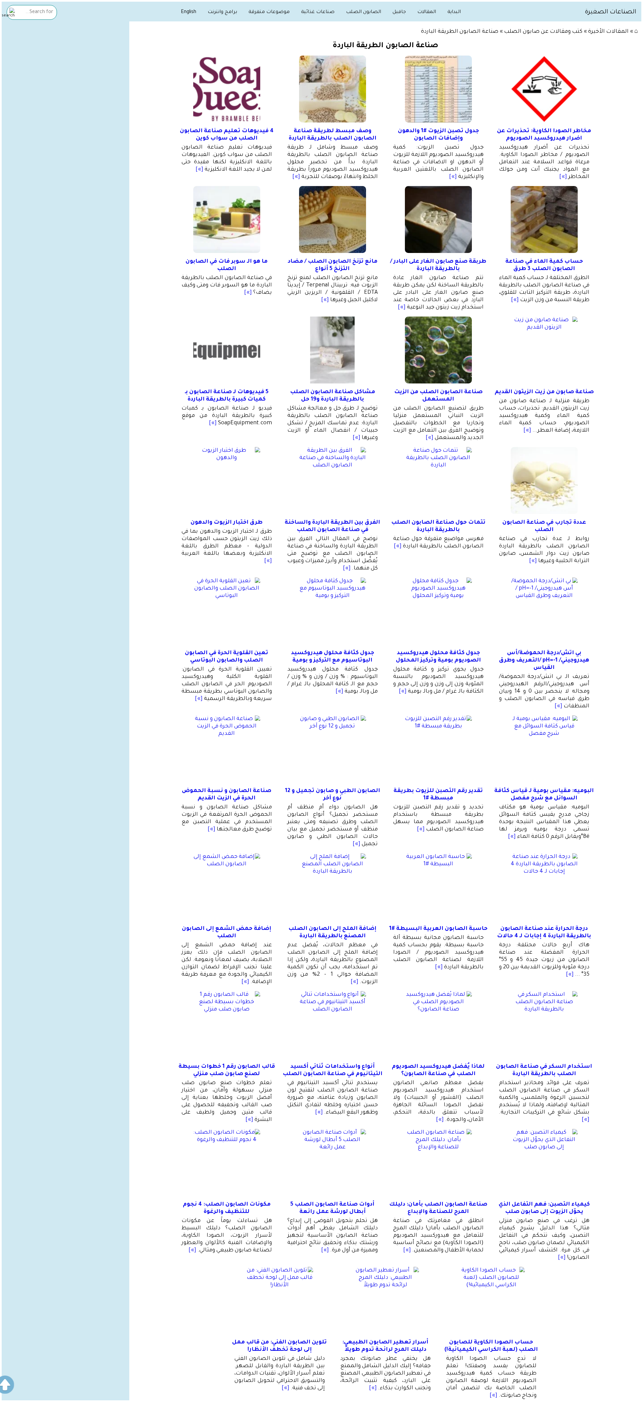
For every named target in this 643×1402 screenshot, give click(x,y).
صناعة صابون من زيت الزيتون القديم (544, 392)
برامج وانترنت (222, 12)
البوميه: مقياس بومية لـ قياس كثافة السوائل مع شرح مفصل (544, 794)
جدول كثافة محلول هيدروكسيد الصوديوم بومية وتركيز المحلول (438, 657)
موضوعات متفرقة (269, 12)
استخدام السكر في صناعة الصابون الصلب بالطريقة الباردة (544, 1070)
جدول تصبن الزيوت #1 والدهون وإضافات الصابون (438, 135)
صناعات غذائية (318, 12)
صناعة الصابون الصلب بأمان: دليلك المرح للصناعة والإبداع (438, 1208)
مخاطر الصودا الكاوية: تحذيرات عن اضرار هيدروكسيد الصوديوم (544, 135)
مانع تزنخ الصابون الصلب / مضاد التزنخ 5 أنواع (332, 265)
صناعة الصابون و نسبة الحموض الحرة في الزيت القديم (226, 794)
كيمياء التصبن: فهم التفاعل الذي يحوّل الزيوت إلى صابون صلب (544, 1208)
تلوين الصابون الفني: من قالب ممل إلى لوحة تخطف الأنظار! (279, 1346)
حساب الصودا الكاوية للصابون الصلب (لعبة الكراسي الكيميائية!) (491, 1346)
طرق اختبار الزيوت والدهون (227, 523)
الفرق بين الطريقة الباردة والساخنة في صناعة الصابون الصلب (332, 526)
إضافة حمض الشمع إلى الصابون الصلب (226, 932)
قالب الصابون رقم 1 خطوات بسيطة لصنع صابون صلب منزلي (226, 1070)
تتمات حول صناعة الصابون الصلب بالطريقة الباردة (438, 526)
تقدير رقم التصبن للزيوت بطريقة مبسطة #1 (438, 794)
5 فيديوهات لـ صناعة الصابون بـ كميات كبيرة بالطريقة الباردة (227, 396)
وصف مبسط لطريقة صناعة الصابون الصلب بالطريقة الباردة (332, 135)
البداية (454, 12)
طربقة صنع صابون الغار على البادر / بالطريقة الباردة (438, 265)
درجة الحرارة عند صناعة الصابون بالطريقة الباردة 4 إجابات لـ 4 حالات (544, 932)
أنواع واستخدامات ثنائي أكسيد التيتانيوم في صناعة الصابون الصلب (332, 1070)
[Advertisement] (65, 74)
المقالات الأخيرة (608, 32)
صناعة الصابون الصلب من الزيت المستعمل (438, 396)
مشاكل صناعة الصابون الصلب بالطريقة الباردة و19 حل (332, 396)
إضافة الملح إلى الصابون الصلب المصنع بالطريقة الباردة (332, 932)
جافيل (399, 12)
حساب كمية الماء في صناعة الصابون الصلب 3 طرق (544, 265)
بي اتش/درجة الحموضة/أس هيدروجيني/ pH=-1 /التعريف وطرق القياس (544, 660)
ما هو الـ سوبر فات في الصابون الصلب (227, 265)
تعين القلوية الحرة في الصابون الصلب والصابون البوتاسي (226, 657)
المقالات (426, 12)
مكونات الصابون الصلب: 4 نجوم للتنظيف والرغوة (227, 1208)
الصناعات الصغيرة (610, 12)
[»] (563, 177)
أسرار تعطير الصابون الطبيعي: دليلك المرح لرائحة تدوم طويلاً (385, 1346)
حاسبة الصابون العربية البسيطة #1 (438, 929)
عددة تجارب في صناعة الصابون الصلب (544, 526)
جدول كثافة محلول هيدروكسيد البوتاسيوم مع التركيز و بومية (332, 657)
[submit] (8, 13)
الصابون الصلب (363, 12)
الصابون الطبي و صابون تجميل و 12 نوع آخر (332, 794)
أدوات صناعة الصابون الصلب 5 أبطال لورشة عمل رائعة (332, 1208)
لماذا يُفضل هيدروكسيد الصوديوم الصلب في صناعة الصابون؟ (438, 1070)
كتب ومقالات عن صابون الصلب (543, 32)
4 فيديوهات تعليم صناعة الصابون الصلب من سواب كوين (227, 135)
